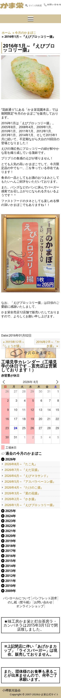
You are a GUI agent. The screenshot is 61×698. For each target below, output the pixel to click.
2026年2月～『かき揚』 (21, 499)
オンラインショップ (30, 606)
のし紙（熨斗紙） (20, 602)
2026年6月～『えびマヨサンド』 (27, 476)
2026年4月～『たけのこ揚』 (24, 487)
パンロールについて (17, 598)
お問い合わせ (43, 602)
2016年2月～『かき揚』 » (48, 344)
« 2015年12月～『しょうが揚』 (13, 344)
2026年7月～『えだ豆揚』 (22, 470)
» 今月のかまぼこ (24, 33)
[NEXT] (56, 382)
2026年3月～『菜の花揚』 (22, 493)
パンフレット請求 (45, 598)
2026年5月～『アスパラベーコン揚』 (30, 481)
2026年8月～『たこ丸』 (21, 464)
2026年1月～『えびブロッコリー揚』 (30, 505)
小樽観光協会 (11, 690)
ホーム (6, 33)
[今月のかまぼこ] (30, 353)
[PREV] (4, 382)
